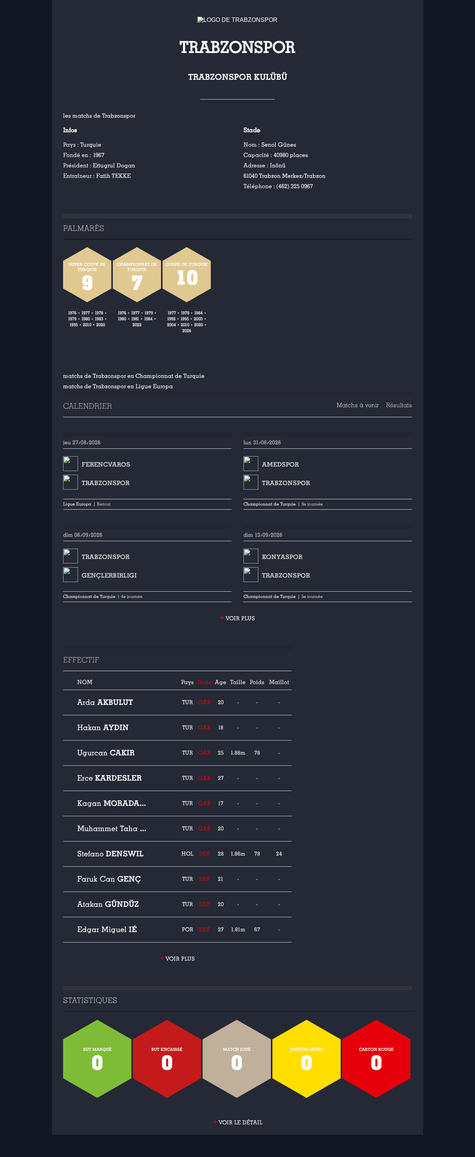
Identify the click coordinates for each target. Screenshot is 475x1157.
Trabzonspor (106, 483)
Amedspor (280, 464)
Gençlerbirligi (109, 575)
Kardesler (109, 778)
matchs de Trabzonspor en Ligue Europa (118, 386)
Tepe (112, 828)
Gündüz (108, 904)
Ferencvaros (106, 464)
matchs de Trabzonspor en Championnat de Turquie (133, 376)
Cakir (106, 753)
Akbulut (105, 702)
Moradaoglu (112, 803)
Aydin (103, 727)
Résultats (399, 405)
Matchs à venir (358, 405)
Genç (109, 879)
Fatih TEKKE (113, 176)
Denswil (110, 854)
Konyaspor (282, 557)
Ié (107, 929)
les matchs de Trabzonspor (99, 116)
